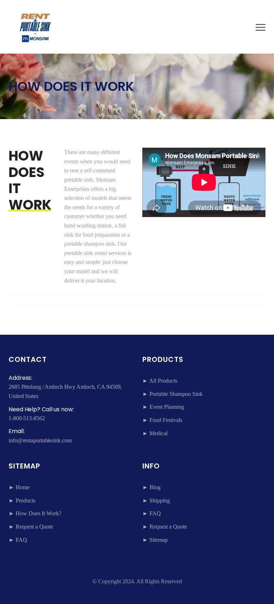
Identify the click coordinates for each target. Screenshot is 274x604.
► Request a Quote (31, 527)
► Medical (155, 433)
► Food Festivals (162, 420)
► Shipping (156, 500)
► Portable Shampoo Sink (172, 394)
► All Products (159, 381)
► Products (22, 500)
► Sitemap (155, 540)
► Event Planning (163, 407)
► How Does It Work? (35, 513)
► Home (19, 487)
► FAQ (18, 540)
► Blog (151, 487)
